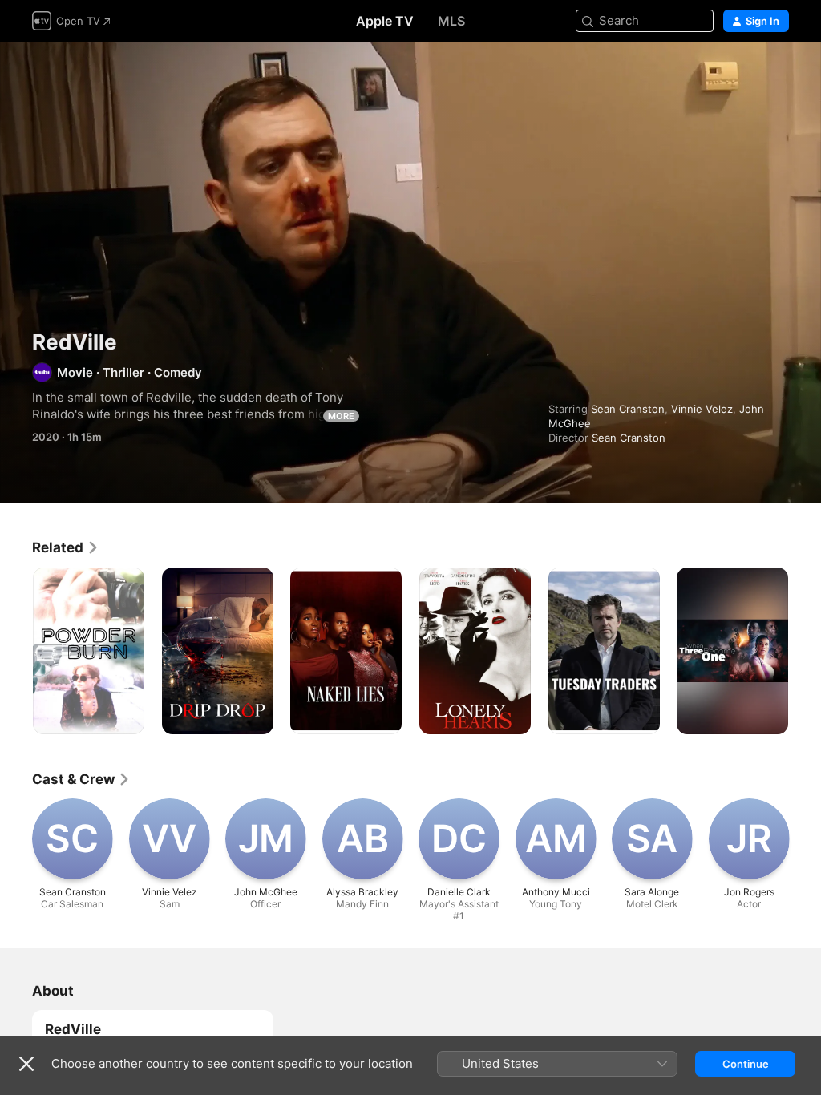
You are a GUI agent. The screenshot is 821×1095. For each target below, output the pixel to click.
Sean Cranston (628, 408)
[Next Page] (805, 651)
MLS (451, 21)
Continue (745, 1063)
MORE (341, 416)
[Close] (26, 1064)
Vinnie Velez (702, 408)
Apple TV (385, 21)
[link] (65, 547)
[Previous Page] (16, 651)
